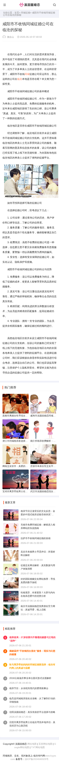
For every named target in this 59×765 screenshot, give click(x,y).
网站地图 (32, 744)
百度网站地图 (45, 744)
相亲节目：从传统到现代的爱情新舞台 (28, 688)
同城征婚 (25, 12)
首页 (16, 12)
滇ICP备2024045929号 (37, 759)
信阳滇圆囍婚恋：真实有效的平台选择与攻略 (32, 712)
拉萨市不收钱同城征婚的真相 (35, 538)
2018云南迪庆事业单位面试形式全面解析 (30, 678)
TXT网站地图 (38, 747)
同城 (27, 74)
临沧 (19, 79)
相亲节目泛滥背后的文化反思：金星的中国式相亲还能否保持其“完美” (38, 514)
